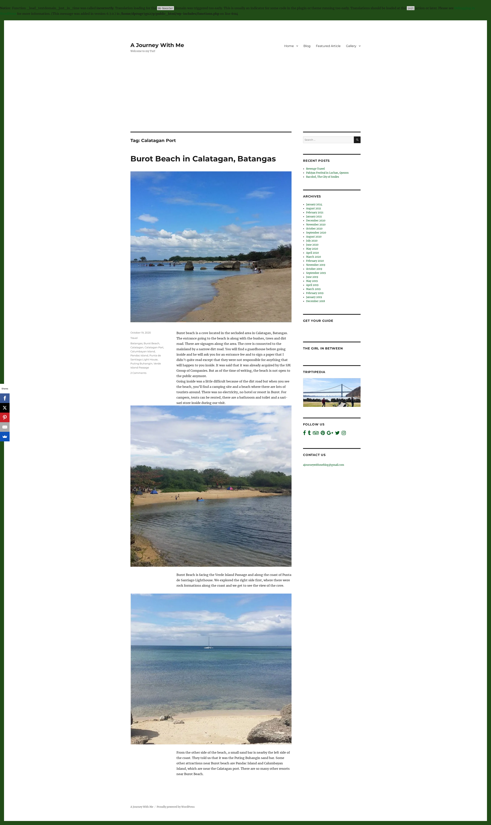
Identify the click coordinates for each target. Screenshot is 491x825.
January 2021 (314, 216)
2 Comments (138, 372)
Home (289, 46)
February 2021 (314, 212)
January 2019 (314, 297)
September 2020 (316, 232)
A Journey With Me (157, 45)
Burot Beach (151, 343)
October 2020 (314, 228)
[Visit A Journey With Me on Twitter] (337, 433)
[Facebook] (5, 398)
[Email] (5, 427)
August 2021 (313, 208)
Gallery (351, 46)
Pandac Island (139, 355)
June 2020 (312, 244)
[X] (5, 408)
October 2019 (314, 269)
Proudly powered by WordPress (176, 806)
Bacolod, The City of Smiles (322, 176)
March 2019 (313, 289)
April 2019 (312, 285)
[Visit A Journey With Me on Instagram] (344, 433)
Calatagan (136, 347)
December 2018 (315, 301)
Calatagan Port (154, 347)
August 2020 (313, 236)
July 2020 (311, 240)
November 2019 (315, 265)
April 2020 (312, 252)
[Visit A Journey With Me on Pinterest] (323, 433)
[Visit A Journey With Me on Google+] (330, 433)
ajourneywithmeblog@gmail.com (323, 465)
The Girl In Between (323, 348)
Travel (134, 337)
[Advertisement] (245, 103)
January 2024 (314, 204)
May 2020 (312, 248)
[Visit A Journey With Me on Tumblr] (309, 433)
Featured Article (328, 46)
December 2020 (315, 220)
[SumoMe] (5, 436)
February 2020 (315, 261)
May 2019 (312, 281)
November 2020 (315, 224)
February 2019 (315, 293)
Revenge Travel (315, 168)
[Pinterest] (5, 417)
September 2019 (316, 273)
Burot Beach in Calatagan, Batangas (203, 158)
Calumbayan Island (142, 351)
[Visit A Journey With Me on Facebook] (304, 433)
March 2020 (313, 256)
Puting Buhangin (141, 363)
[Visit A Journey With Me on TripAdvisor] (316, 433)
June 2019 (312, 277)
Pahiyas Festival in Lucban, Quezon (327, 172)
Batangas (136, 343)
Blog (307, 46)
